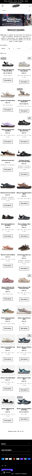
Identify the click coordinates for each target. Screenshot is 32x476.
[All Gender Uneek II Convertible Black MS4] (24, 153)
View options (7, 80)
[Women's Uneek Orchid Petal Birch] (7, 122)
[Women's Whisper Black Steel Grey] (24, 216)
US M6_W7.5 (21, 166)
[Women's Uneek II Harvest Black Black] (7, 216)
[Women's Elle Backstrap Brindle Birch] (24, 93)
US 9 (25, 75)
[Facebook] (2, 466)
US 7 (26, 106)
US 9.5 (10, 75)
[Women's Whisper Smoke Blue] (24, 370)
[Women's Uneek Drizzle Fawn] (24, 310)
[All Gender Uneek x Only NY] (7, 185)
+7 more (24, 231)
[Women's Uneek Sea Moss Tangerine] (7, 310)
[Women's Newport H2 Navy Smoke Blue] (24, 401)
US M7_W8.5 (27, 166)
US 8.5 (13, 135)
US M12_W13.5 (11, 164)
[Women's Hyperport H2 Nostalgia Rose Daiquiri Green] (7, 280)
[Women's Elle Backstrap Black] (7, 401)
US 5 (19, 229)
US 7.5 (5, 135)
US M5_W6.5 (27, 260)
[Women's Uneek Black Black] (7, 370)
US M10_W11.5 (4, 164)
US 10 (7, 105)
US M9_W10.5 (27, 167)
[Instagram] (5, 466)
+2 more (24, 77)
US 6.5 (5, 75)
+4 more (8, 136)
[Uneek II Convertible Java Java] (24, 247)
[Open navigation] (2, 6)
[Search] (29, 10)
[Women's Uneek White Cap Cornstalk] (7, 339)
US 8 (22, 75)
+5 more (8, 415)
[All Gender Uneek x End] (7, 153)
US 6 (19, 75)
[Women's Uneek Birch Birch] (7, 93)
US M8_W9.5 (20, 167)
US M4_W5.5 (21, 260)
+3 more (24, 169)
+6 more (24, 263)
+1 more (8, 231)
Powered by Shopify (21, 473)
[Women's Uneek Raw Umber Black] (24, 185)
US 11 (11, 105)
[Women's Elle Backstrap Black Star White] (7, 62)
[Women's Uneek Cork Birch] (7, 247)
